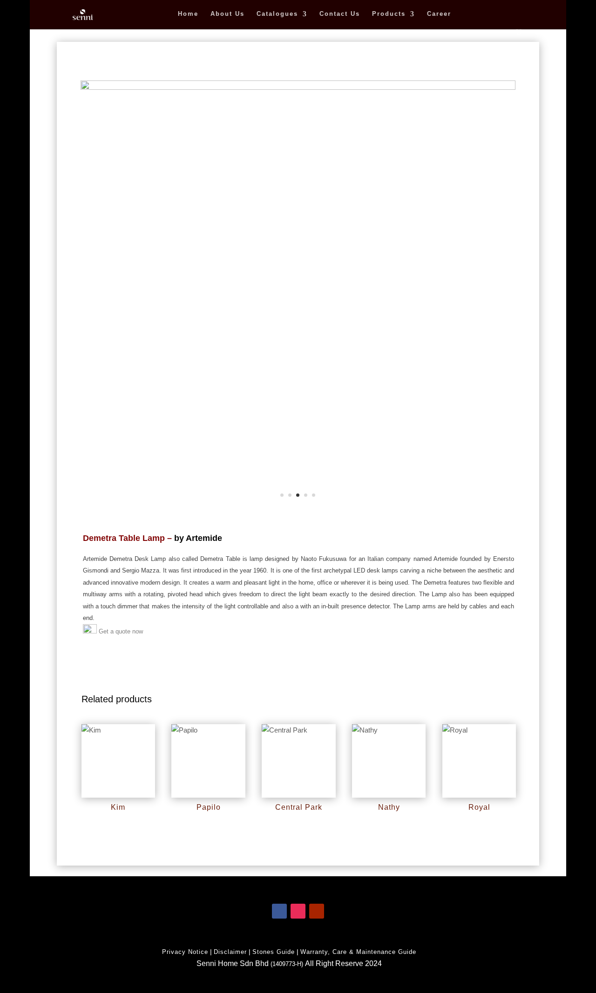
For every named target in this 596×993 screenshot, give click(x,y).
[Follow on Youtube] (316, 911)
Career (439, 14)
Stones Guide (273, 951)
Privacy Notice (185, 951)
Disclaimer (230, 951)
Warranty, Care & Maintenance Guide (358, 951)
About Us (227, 14)
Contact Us (339, 14)
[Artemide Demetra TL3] (298, 87)
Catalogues (277, 14)
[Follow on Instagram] (298, 911)
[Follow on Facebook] (279, 911)
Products (389, 14)
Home (188, 14)
